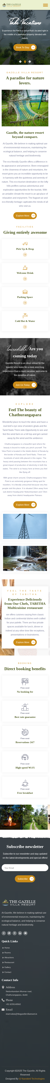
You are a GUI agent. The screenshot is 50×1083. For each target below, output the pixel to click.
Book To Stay (23, 47)
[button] (20, 62)
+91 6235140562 (13, 1004)
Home (7, 948)
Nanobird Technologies (33, 1079)
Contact (7, 972)
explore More (23, 216)
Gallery (7, 967)
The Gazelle (29, 1071)
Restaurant (9, 962)
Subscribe (23, 879)
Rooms (7, 952)
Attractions (9, 957)
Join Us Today (23, 385)
